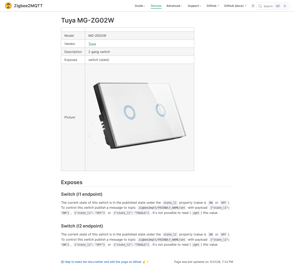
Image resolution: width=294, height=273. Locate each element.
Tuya (92, 44)
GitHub (211, 5)
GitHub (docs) (234, 5)
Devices (156, 5)
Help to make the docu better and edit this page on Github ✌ (105, 261)
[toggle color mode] (253, 6)
